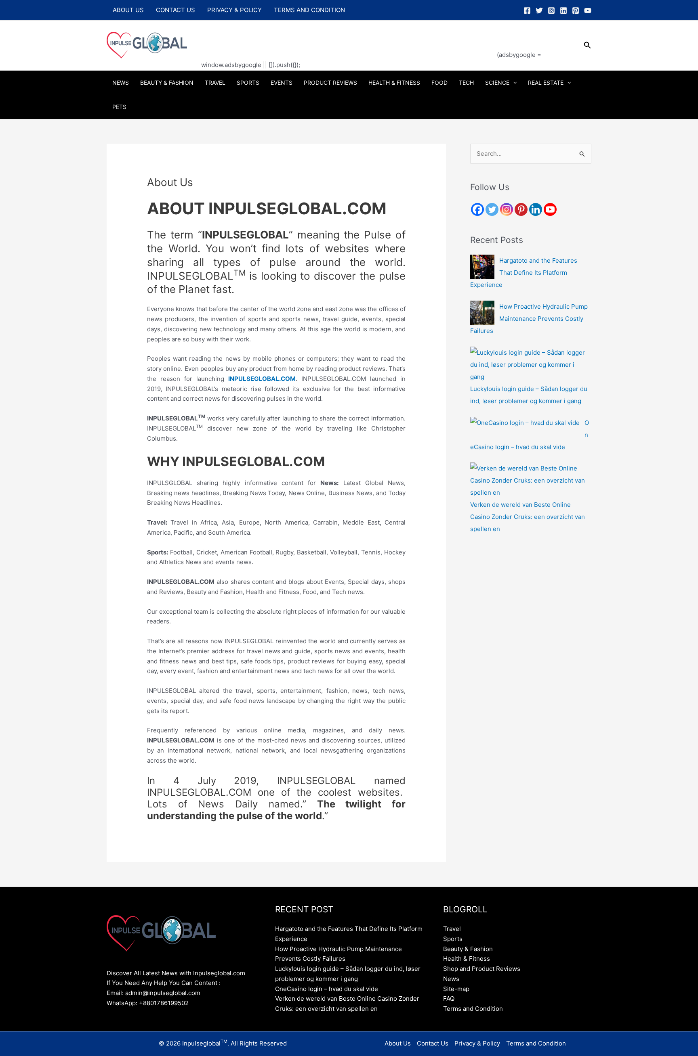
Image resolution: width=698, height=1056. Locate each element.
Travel (215, 82)
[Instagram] (551, 10)
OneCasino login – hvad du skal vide (326, 989)
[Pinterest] (575, 10)
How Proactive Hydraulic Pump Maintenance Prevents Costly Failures (529, 319)
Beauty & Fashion (166, 82)
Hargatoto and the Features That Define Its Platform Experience (523, 273)
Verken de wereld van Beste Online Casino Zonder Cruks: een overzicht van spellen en (527, 517)
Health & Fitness (394, 82)
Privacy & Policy (234, 10)
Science (497, 82)
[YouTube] (587, 10)
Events (281, 82)
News (120, 82)
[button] (587, 45)
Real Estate (545, 82)
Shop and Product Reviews (481, 968)
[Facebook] (527, 10)
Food (439, 82)
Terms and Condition (309, 10)
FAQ (448, 998)
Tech (466, 82)
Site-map (456, 989)
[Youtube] (550, 209)
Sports (248, 82)
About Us (128, 10)
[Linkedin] (563, 10)
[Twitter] (539, 10)
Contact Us (175, 10)
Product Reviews (330, 82)
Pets (119, 106)
